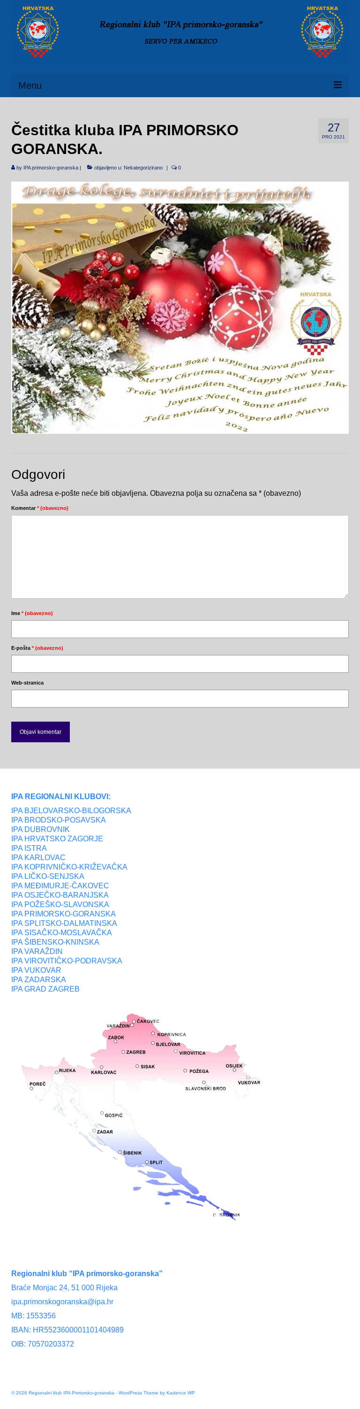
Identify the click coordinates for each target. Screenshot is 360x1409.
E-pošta (37, 648)
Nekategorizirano (143, 167)
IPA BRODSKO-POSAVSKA (58, 820)
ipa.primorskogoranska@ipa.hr (62, 1302)
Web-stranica (27, 682)
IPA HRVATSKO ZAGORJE (57, 839)
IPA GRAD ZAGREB (45, 989)
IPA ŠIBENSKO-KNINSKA (55, 942)
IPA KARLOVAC (38, 858)
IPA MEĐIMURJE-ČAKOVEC (60, 886)
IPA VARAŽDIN (37, 951)
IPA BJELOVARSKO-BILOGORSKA (71, 811)
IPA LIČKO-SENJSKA (47, 876)
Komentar (39, 508)
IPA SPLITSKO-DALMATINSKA (64, 923)
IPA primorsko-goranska (50, 167)
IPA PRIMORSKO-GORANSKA (63, 914)
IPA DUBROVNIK (40, 829)
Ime (32, 613)
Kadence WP (180, 1392)
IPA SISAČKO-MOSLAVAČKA (61, 933)
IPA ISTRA (29, 848)
